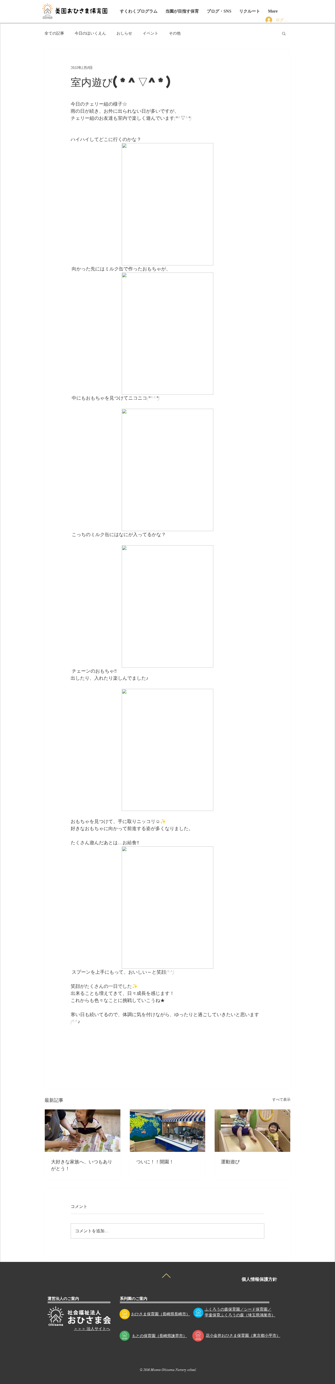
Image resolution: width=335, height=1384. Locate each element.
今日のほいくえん (90, 33)
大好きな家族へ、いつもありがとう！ (81, 1165)
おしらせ (124, 33)
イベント (150, 33)
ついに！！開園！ (155, 1161)
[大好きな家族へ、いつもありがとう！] (82, 1130)
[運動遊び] (252, 1130)
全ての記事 (54, 33)
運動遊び (230, 1161)
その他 (175, 33)
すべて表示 (281, 1099)
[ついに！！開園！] (167, 1130)
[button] (219, 11)
